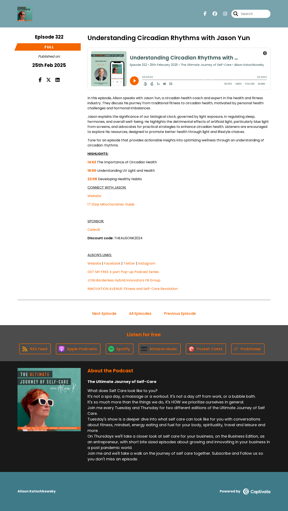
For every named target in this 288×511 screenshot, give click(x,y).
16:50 (91, 170)
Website (94, 195)
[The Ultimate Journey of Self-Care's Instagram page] (222, 14)
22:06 (92, 179)
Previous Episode (180, 313)
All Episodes (140, 313)
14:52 (91, 162)
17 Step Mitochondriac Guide (111, 204)
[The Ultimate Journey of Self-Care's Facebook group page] (212, 14)
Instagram (146, 263)
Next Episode (104, 313)
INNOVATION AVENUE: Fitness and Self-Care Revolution (132, 288)
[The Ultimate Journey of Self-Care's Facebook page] (205, 14)
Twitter (129, 263)
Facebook (112, 263)
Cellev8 (93, 229)
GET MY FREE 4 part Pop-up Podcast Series (123, 271)
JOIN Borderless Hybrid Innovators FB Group (123, 280)
